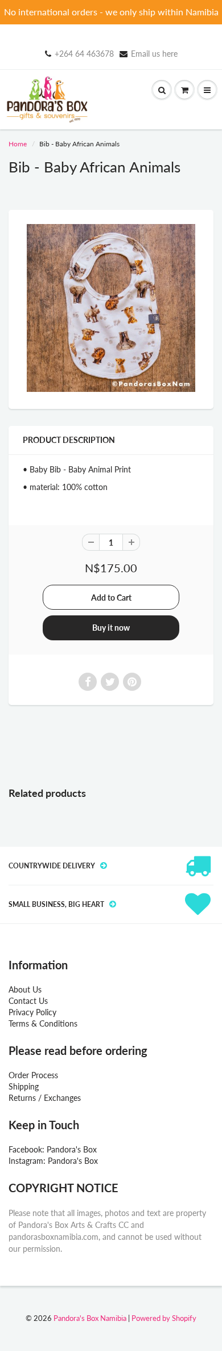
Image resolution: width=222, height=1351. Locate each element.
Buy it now (111, 627)
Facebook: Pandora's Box (53, 1149)
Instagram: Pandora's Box (53, 1161)
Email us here (154, 53)
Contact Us (28, 1001)
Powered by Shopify (163, 1318)
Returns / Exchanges (45, 1098)
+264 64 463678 (84, 53)
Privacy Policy (32, 1012)
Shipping (24, 1086)
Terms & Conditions (43, 1023)
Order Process (33, 1075)
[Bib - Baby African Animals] (111, 308)
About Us (25, 989)
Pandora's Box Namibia (90, 1318)
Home (18, 144)
